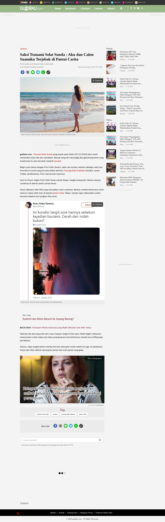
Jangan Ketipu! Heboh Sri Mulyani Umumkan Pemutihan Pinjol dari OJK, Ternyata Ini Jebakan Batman (131, 152)
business (70, 8)
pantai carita (82, 414)
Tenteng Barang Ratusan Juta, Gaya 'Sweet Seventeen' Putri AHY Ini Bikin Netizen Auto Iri (132, 166)
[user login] (121, 9)
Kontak (61, 513)
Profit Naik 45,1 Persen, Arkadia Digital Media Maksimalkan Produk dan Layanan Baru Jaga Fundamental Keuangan (130, 81)
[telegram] (38, 73)
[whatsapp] (43, 73)
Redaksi (53, 513)
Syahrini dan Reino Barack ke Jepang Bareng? (48, 319)
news (58, 8)
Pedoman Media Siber (104, 513)
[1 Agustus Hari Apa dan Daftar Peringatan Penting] (111, 73)
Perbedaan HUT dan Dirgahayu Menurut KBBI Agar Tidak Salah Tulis (130, 54)
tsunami (57, 161)
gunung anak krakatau (68, 414)
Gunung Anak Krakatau (74, 171)
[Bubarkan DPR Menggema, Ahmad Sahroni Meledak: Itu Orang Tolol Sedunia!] (111, 185)
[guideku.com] (31, 10)
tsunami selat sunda (43, 414)
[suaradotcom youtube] (138, 8)
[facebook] (22, 73)
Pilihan (109, 120)
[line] (32, 73)
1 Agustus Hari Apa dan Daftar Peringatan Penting (132, 66)
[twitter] (27, 73)
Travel (23, 49)
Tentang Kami (72, 513)
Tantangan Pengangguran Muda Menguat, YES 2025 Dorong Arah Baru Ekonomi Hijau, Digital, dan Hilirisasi (131, 95)
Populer (109, 48)
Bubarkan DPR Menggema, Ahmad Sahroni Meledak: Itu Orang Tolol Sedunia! (131, 180)
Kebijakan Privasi (86, 513)
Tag (62, 409)
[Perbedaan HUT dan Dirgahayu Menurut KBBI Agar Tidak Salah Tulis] (111, 59)
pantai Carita (58, 193)
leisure (98, 8)
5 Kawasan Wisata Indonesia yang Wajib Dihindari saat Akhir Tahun (61, 328)
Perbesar (98, 80)
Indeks (111, 8)
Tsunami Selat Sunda (43, 154)
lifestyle (85, 8)
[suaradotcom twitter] (135, 8)
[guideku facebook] (131, 8)
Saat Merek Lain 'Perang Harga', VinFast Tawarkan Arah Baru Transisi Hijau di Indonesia (131, 108)
